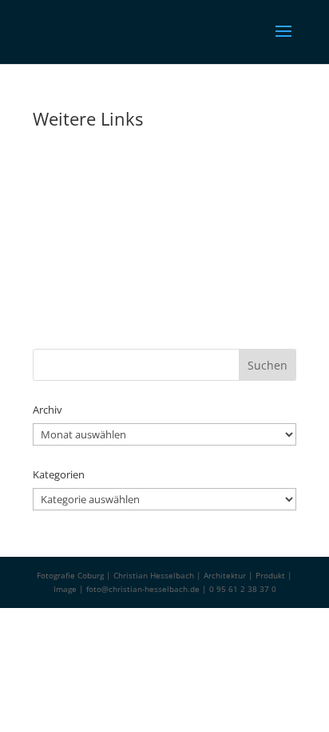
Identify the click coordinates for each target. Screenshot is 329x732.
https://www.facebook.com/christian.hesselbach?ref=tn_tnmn (150, 341)
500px (45, 214)
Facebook (51, 328)
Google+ (49, 271)
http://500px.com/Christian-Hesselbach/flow (117, 228)
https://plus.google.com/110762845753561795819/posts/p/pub (154, 284)
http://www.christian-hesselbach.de (101, 171)
